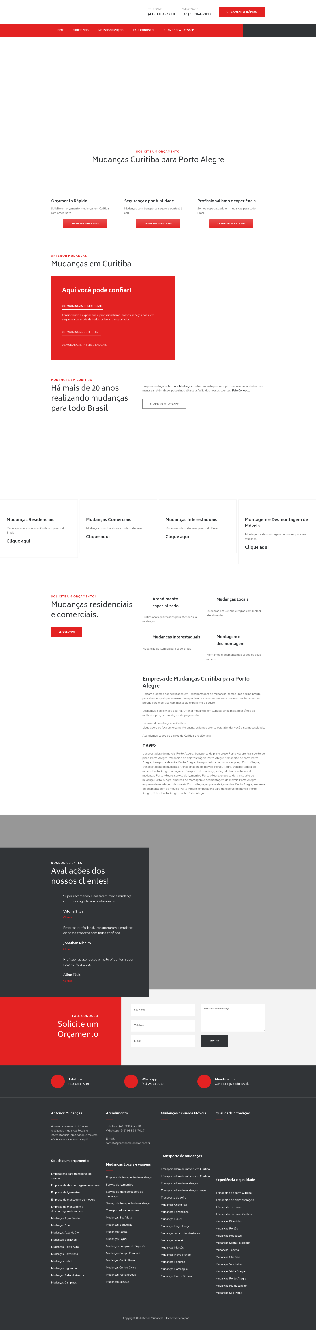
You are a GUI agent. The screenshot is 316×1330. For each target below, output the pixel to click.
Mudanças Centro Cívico (121, 1268)
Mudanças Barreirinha (64, 1254)
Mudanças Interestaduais (191, 520)
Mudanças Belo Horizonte (67, 1275)
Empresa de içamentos (65, 1192)
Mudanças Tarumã (227, 1250)
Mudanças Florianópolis (121, 1275)
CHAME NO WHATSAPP (85, 223)
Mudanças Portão (227, 1229)
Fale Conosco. (241, 391)
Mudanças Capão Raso (120, 1260)
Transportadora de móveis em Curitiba (185, 1176)
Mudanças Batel (61, 1261)
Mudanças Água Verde (65, 1218)
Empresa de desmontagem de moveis (75, 1185)
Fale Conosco (143, 30)
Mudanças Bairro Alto (65, 1247)
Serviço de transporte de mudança (128, 1203)
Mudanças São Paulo (229, 1293)
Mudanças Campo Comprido (123, 1253)
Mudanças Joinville (117, 1282)
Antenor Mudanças (180, 386)
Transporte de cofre (173, 1198)
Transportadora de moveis (123, 1210)
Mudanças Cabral (117, 1232)
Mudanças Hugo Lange (175, 1226)
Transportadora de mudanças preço (183, 1190)
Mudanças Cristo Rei (174, 1205)
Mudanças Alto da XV (65, 1233)
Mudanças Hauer (171, 1219)
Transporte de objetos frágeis (235, 1200)
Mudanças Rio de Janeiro (231, 1286)
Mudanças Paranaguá (174, 1269)
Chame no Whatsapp (179, 30)
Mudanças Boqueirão (119, 1225)
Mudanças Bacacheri (64, 1240)
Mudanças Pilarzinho (229, 1221)
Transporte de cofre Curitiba (234, 1193)
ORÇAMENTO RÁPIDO (241, 12)
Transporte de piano (229, 1207)
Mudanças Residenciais (30, 520)
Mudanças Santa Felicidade (233, 1243)
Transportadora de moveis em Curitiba (185, 1169)
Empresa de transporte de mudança (129, 1177)
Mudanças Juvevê (172, 1240)
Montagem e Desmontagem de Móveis (276, 523)
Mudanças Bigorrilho (64, 1268)
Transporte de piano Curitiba (234, 1214)
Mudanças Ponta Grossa (176, 1276)
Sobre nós (81, 30)
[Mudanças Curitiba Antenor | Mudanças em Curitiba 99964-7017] (67, 12)
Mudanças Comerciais (108, 520)
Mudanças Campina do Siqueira (125, 1246)
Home (59, 30)
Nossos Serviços (110, 30)
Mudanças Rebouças (229, 1236)
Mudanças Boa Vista (119, 1218)
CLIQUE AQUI (67, 631)
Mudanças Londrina (173, 1262)
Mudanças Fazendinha (175, 1212)
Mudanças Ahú (60, 1225)
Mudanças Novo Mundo (176, 1255)
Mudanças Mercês (172, 1248)
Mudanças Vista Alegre (231, 1271)
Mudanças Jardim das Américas (180, 1233)
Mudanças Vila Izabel (229, 1264)
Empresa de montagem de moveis (73, 1200)
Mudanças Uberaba (228, 1257)
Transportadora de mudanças (179, 1183)
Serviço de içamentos (119, 1185)
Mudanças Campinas (64, 1283)
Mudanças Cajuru (116, 1239)
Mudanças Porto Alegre (231, 1279)
